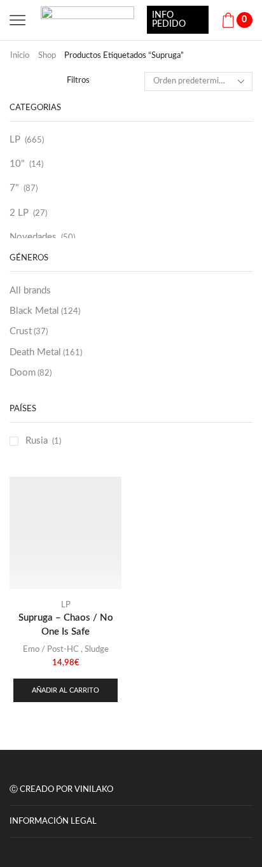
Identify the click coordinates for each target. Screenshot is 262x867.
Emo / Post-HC (51, 649)
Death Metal (46, 352)
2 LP (19, 213)
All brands (30, 290)
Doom (31, 372)
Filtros (78, 80)
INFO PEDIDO (169, 20)
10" (17, 164)
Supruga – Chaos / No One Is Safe (65, 625)
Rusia (36, 441)
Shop (47, 56)
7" (14, 188)
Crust (29, 331)
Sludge (97, 649)
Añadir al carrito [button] (65, 690)
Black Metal (45, 311)
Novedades (33, 237)
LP (15, 139)
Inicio (19, 56)
